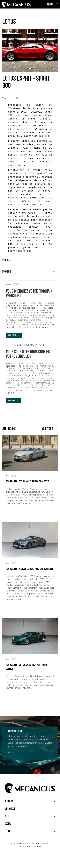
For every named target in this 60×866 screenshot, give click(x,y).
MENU (50, 4)
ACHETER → (14, 335)
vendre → (13, 400)
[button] (28, 68)
